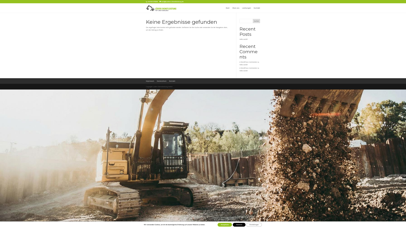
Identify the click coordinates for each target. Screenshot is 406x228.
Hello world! (243, 39)
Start (228, 8)
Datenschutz (161, 81)
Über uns (235, 8)
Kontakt (257, 8)
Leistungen (246, 8)
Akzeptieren (225, 225)
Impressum (150, 81)
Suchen (256, 21)
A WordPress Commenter (248, 68)
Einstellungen (254, 225)
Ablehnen (239, 225)
